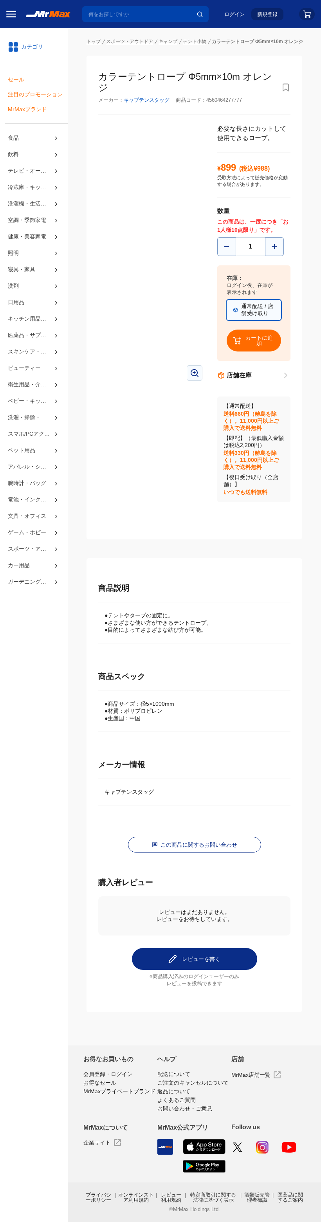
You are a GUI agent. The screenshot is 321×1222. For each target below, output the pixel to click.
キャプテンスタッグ (147, 100)
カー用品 (19, 565)
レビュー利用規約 (171, 1197)
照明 (13, 253)
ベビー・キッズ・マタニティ (34, 401)
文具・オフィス (27, 516)
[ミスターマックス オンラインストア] (48, 14)
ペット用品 (21, 450)
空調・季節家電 (27, 220)
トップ (94, 41)
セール (16, 79)
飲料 (13, 154)
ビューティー (24, 368)
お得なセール (99, 1082)
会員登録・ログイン (108, 1074)
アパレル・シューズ (32, 466)
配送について (173, 1074)
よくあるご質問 (176, 1100)
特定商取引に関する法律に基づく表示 (213, 1197)
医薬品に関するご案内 (290, 1197)
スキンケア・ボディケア (34, 351)
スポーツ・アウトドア (34, 549)
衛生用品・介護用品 (32, 384)
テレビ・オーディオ (32, 171)
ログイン (234, 14)
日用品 (16, 302)
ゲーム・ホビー (27, 532)
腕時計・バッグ (27, 483)
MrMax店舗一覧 (251, 1075)
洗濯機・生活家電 (30, 203)
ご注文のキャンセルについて (193, 1082)
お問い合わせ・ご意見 (184, 1108)
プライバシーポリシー (98, 1197)
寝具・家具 (21, 269)
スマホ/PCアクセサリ (34, 434)
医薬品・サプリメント (34, 335)
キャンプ (168, 41)
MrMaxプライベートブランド (119, 1091)
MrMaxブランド (27, 109)
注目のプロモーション (35, 94)
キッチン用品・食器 (32, 318)
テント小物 (194, 41)
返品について (173, 1091)
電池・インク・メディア (34, 499)
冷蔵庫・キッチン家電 (34, 187)
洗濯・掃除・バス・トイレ (34, 417)
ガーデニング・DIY (31, 582)
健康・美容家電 (27, 236)
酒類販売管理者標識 (257, 1197)
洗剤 (13, 286)
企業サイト (97, 1142)
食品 (13, 138)
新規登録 (267, 14)
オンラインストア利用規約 (136, 1197)
